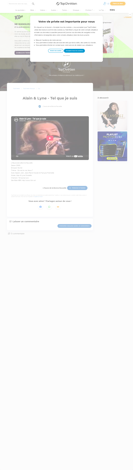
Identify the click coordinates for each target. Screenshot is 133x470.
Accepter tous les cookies (74, 50)
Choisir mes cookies (55, 50)
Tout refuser (66, 55)
